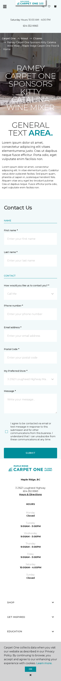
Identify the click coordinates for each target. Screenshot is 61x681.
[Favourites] (49, 6)
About (24, 38)
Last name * (10, 252)
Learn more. (44, 663)
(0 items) (55, 6)
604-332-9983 (30, 25)
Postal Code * (11, 349)
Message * (10, 391)
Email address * (12, 327)
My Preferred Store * (15, 371)
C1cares (37, 38)
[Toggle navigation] (5, 6)
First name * (11, 230)
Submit (30, 452)
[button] (43, 6)
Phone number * (13, 306)
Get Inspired (16, 617)
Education (14, 631)
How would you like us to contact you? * (26, 285)
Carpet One (9, 38)
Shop (10, 602)
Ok (30, 669)
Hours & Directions (30, 494)
